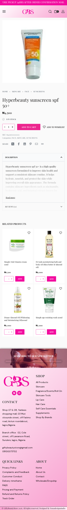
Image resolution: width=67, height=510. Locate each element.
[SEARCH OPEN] (50, 11)
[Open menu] (4, 11)
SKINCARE (16, 91)
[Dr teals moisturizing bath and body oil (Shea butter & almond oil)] (49, 244)
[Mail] (36, 144)
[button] (20, 279)
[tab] (33, 157)
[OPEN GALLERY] (33, 51)
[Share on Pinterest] (30, 144)
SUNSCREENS (39, 91)
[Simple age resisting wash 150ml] (49, 299)
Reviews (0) (11, 206)
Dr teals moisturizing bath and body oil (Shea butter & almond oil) (49, 264)
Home (5, 91)
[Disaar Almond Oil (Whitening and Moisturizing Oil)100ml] (17, 299)
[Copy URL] (42, 144)
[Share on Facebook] (18, 144)
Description (11, 157)
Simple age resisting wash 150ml (49, 317)
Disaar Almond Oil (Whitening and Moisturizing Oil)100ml (17, 318)
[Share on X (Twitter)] (12, 144)
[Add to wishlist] (29, 232)
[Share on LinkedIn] (24, 144)
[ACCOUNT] (63, 11)
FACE (27, 91)
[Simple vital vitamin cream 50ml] (17, 244)
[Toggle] (10, 197)
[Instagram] (19, 393)
